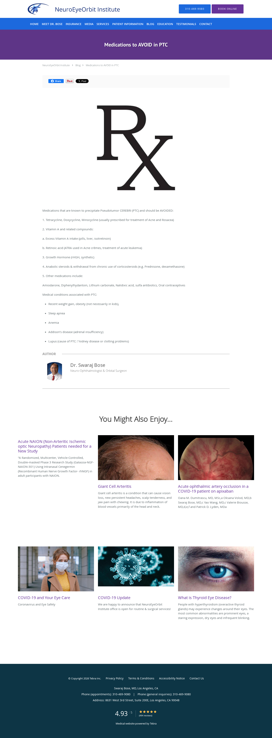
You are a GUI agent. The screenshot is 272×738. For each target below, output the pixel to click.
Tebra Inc (95, 678)
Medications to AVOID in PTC (102, 65)
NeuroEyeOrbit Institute (56, 65)
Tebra (153, 723)
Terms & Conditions (141, 678)
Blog (78, 65)
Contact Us (197, 678)
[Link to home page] (67, 9)
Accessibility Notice (172, 678)
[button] (228, 9)
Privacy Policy (114, 678)
